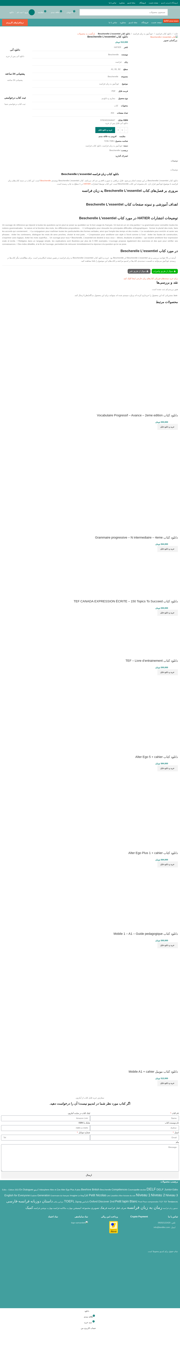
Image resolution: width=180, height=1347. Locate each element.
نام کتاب (175, 1113)
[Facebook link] (25, 3)
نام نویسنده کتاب (172, 1123)
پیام (177, 1142)
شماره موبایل (84, 1132)
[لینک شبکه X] (22, 3)
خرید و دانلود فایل (105, 130)
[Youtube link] (15, 3)
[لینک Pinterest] (11, 3)
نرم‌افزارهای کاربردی (15, 22)
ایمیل (176, 1132)
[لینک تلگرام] (4, 3)
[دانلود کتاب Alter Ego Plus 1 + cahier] (160, 789)
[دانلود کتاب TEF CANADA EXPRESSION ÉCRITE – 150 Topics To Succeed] (158, 572)
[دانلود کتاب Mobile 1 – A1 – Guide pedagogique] (149, 896)
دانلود (11, 12)
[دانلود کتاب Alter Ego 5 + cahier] (160, 693)
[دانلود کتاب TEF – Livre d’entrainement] (160, 633)
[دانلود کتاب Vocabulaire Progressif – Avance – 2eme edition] (157, 328)
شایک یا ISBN (84, 1123)
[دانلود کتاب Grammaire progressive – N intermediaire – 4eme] (157, 450)
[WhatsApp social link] (7, 3)
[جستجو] (83, 12)
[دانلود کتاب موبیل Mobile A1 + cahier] (149, 976)
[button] (167, 427)
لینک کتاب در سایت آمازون (79, 1113)
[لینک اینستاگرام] (18, 3)
